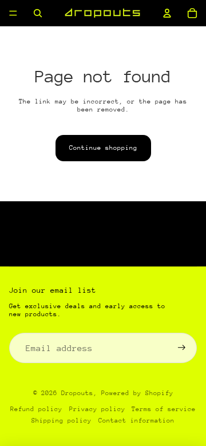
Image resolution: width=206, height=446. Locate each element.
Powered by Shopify (137, 393)
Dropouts (77, 393)
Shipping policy (61, 420)
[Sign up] (182, 348)
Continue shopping (103, 148)
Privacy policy (97, 409)
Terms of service (164, 409)
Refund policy (36, 409)
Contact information (136, 420)
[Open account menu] (167, 13)
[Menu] (13, 13)
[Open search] (37, 13)
